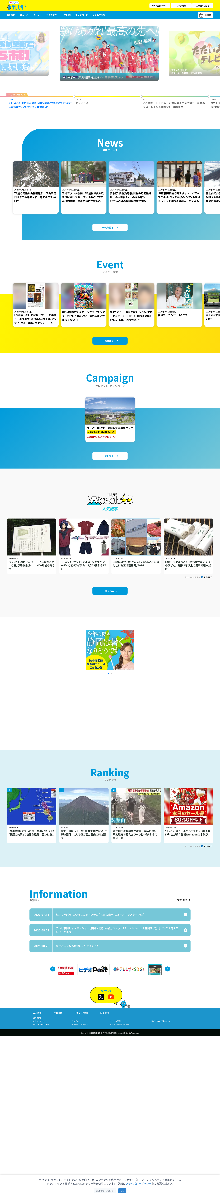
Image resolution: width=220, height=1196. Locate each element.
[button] (108, 673)
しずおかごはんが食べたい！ (159, 1021)
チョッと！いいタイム (80, 1024)
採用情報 (58, 1013)
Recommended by (192, 577)
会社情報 (37, 1013)
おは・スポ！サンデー (41, 1024)
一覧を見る (181, 900)
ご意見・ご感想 (203, 5)
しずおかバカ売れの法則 (119, 1024)
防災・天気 (181, 5)
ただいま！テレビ (39, 1021)
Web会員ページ (159, 5)
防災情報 (104, 1013)
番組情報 (37, 1017)
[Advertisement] (75, 708)
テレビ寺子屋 (115, 1021)
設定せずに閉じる (104, 1190)
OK (122, 1191)
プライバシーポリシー (138, 1183)
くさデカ (75, 1021)
